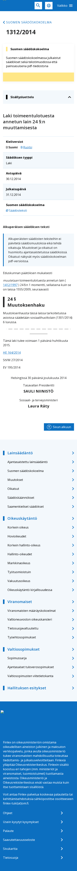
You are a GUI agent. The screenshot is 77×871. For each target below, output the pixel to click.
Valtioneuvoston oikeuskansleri (29, 619)
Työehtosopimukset (21, 637)
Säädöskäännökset (20, 498)
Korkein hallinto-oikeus (23, 545)
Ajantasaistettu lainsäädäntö (27, 462)
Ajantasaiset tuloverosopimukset (30, 667)
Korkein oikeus (18, 527)
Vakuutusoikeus (18, 581)
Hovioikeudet (16, 536)
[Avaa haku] (38, 5)
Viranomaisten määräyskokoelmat (31, 611)
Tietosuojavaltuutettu (22, 628)
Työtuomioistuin (19, 572)
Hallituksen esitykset (26, 687)
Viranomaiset (19, 601)
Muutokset (15, 480)
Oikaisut (13, 489)
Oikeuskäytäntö (22, 518)
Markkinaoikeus (18, 563)
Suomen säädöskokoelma (29, 22)
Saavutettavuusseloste (19, 840)
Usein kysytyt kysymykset (21, 822)
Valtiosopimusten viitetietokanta (30, 676)
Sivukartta (10, 849)
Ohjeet (7, 813)
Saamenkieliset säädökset (25, 506)
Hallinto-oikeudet (19, 554)
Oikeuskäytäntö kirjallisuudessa (29, 590)
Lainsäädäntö (20, 452)
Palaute (8, 831)
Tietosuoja (10, 858)
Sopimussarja (17, 658)
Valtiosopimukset (23, 649)
